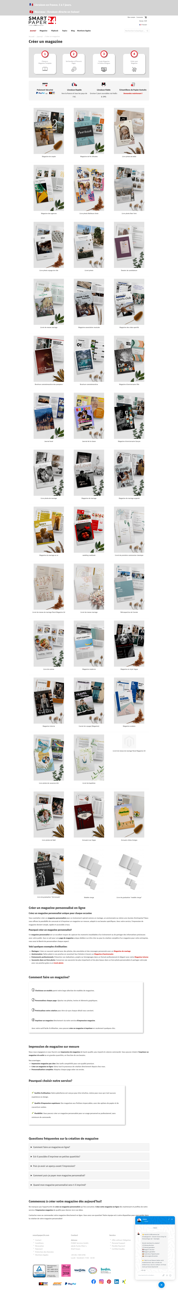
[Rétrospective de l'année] (129, 587)
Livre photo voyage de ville (48, 270)
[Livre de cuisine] (49, 644)
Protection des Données (44, 1252)
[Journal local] (49, 416)
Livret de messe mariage (48, 327)
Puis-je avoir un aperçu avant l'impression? (54, 1166)
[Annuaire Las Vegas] (89, 814)
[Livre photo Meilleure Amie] (89, 188)
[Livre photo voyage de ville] (49, 245)
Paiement (39, 1249)
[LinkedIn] (116, 1279)
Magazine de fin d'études (89, 156)
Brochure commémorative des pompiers (49, 384)
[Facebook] (93, 1279)
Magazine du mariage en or (48, 555)
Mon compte (131, 17)
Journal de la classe (89, 441)
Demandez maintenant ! (133, 93)
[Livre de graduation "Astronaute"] (49, 871)
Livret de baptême (89, 783)
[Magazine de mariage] (89, 473)
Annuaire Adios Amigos (129, 840)
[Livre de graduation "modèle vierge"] (129, 871)
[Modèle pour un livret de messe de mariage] (49, 587)
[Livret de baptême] (89, 758)
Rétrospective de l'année (129, 612)
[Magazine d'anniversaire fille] (129, 359)
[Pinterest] (109, 1279)
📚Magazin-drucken (148, 1249)
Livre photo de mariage (49, 498)
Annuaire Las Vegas (89, 840)
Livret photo (89, 270)
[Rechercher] (147, 31)
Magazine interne (49, 726)
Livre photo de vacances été (49, 783)
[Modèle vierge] (89, 871)
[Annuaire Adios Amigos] (129, 814)
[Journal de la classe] (89, 416)
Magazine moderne (89, 669)
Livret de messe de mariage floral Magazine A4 (48, 612)
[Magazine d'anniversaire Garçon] (129, 416)
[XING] (124, 1279)
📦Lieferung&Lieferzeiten (150, 1256)
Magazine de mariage (88, 498)
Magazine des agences (49, 213)
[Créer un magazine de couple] (49, 131)
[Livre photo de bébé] (129, 131)
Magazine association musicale (89, 327)
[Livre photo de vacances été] (49, 758)
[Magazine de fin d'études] (89, 131)
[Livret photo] (89, 245)
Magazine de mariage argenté (129, 498)
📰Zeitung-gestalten (148, 1247)
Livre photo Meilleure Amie (89, 213)
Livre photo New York (129, 213)
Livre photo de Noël (49, 840)
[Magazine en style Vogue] (129, 644)
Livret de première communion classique (129, 555)
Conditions (39, 1243)
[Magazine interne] (49, 701)
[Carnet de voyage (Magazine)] (89, 701)
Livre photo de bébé (129, 156)
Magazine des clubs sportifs (129, 327)
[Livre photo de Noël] (49, 814)
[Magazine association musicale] (89, 302)
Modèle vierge (89, 897)
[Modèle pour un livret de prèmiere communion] (129, 530)
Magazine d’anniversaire (103, 954)
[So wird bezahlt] (57, 1279)
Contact (38, 1240)
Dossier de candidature (129, 270)
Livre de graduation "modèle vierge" (129, 897)
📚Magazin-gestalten (148, 1252)
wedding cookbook (89, 555)
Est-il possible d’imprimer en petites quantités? (56, 1156)
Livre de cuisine (48, 669)
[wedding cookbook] (89, 530)
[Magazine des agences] (49, 188)
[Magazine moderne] (89, 644)
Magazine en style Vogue (129, 669)
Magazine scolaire (129, 726)
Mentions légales (41, 1255)
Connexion (139, 17)
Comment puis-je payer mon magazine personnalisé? (59, 1175)
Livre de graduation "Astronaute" (48, 897)
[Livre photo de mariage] (49, 473)
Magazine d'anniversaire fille (129, 384)
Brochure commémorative (89, 384)
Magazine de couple (49, 156)
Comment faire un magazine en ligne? (51, 1147)
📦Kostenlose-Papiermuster (150, 1254)
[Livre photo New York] (129, 188)
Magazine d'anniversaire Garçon (129, 441)
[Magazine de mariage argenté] (129, 473)
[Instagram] (101, 1279)
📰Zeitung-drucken (148, 1245)
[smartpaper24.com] (42, 21)
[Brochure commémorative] (89, 359)
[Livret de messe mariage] (49, 302)
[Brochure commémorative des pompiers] (49, 359)
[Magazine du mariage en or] (49, 530)
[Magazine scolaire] (129, 701)
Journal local (48, 441)
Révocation (39, 1246)
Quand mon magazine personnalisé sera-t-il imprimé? (59, 1184)
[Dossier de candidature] (129, 245)
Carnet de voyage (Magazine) (89, 726)
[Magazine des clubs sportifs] (129, 302)
